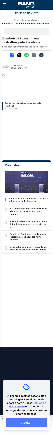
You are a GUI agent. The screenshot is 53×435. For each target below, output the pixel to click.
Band (16, 20)
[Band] (26, 5)
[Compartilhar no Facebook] (12, 55)
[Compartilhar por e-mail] (34, 55)
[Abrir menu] (4, 5)
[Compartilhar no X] (19, 55)
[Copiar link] (41, 55)
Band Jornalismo (29, 20)
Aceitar (26, 422)
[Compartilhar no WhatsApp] (26, 55)
